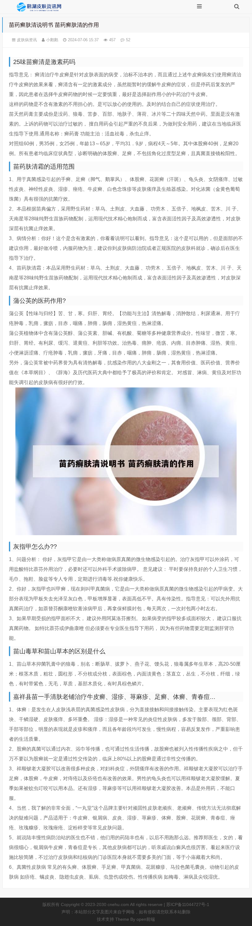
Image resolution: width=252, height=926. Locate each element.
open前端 (145, 919)
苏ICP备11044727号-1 (187, 904)
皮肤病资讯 (27, 40)
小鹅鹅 (52, 40)
